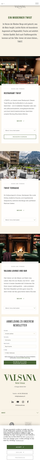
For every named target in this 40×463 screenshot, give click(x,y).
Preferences (20, 457)
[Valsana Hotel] (20, 7)
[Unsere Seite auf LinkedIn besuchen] (13, 402)
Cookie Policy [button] (30, 437)
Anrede (6, 330)
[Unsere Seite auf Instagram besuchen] (23, 402)
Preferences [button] (19, 440)
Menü (3, 412)
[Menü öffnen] (37, 4)
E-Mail (5, 349)
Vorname (6, 336)
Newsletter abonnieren (20, 362)
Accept (19, 447)
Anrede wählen (9, 333)
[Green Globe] (11, 424)
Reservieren (20, 137)
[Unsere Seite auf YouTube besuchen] (18, 402)
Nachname (6, 343)
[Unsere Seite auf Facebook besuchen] (27, 402)
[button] (20, 121)
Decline (19, 452)
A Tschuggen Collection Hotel (20, 386)
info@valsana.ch (20, 396)
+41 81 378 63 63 (22, 393)
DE (2, 3)
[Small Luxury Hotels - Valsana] (28, 424)
